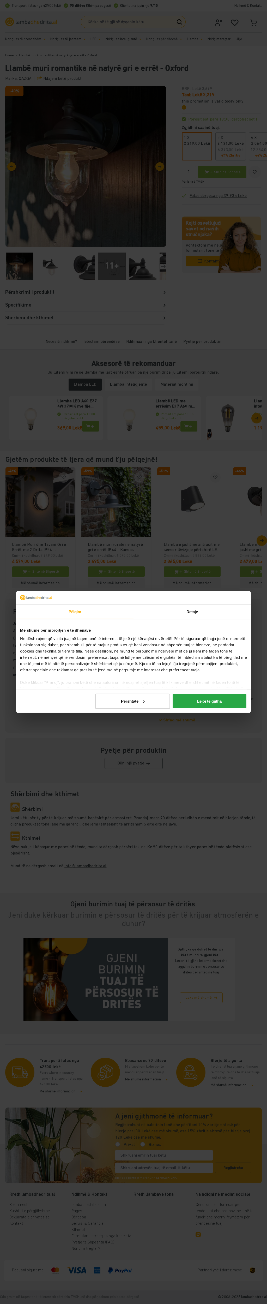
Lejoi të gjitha (209, 701)
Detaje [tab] (192, 611)
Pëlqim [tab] (75, 611)
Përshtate (129, 701)
